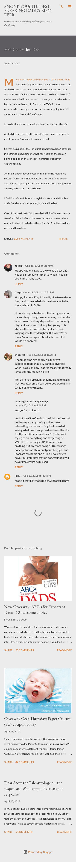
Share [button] (63, 238)
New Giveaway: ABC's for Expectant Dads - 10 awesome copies (34, 609)
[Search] (61, 6)
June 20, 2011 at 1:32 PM (42, 354)
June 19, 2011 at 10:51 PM (39, 292)
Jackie (18, 265)
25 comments (24, 650)
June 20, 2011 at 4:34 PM (37, 475)
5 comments (23, 831)
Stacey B (20, 354)
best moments (24, 238)
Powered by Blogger (40, 852)
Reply (19, 284)
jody (17, 475)
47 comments (24, 762)
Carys (18, 292)
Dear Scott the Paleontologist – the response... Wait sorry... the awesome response (33, 788)
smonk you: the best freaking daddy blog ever (28, 11)
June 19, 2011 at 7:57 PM (39, 265)
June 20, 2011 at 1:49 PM (31, 405)
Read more (64, 650)
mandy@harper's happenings (31, 401)
